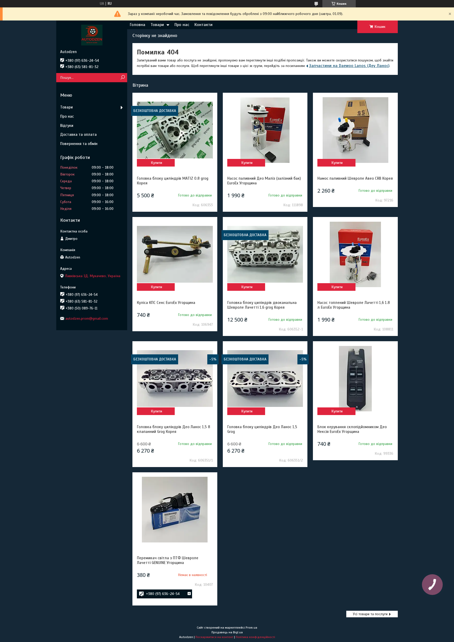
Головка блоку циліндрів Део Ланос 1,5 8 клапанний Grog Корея (173, 429)
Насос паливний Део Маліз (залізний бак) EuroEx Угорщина (264, 180)
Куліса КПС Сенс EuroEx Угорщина (166, 302)
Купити (156, 162)
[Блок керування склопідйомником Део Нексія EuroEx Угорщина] (355, 378)
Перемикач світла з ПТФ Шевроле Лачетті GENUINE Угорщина (167, 560)
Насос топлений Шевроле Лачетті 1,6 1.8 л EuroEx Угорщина (353, 305)
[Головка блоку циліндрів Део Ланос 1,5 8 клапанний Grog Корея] (175, 378)
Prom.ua (251, 627)
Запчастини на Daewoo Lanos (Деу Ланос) (349, 65)
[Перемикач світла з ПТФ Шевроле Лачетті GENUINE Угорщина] (175, 509)
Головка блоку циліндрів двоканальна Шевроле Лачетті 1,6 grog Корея (262, 305)
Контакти (203, 24)
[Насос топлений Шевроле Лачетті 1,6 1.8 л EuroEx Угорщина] (355, 254)
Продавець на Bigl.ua (227, 632)
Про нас (181, 24)
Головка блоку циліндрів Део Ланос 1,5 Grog (262, 429)
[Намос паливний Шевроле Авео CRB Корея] (355, 130)
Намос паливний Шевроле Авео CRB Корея (355, 178)
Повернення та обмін (78, 143)
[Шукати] (122, 77)
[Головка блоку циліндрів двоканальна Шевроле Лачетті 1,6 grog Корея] (265, 254)
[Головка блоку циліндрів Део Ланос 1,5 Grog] (265, 378)
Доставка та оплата (78, 134)
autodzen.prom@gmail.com (86, 318)
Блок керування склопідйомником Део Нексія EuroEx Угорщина (352, 429)
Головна (137, 24)
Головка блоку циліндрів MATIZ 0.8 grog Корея (172, 180)
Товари (157, 24)
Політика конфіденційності (255, 637)
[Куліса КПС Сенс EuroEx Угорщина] (175, 254)
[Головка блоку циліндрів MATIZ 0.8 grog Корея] (175, 130)
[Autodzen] (91, 34)
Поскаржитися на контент (214, 637)
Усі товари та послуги (370, 614)
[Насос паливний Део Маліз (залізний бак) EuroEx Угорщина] (265, 130)
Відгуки (66, 125)
